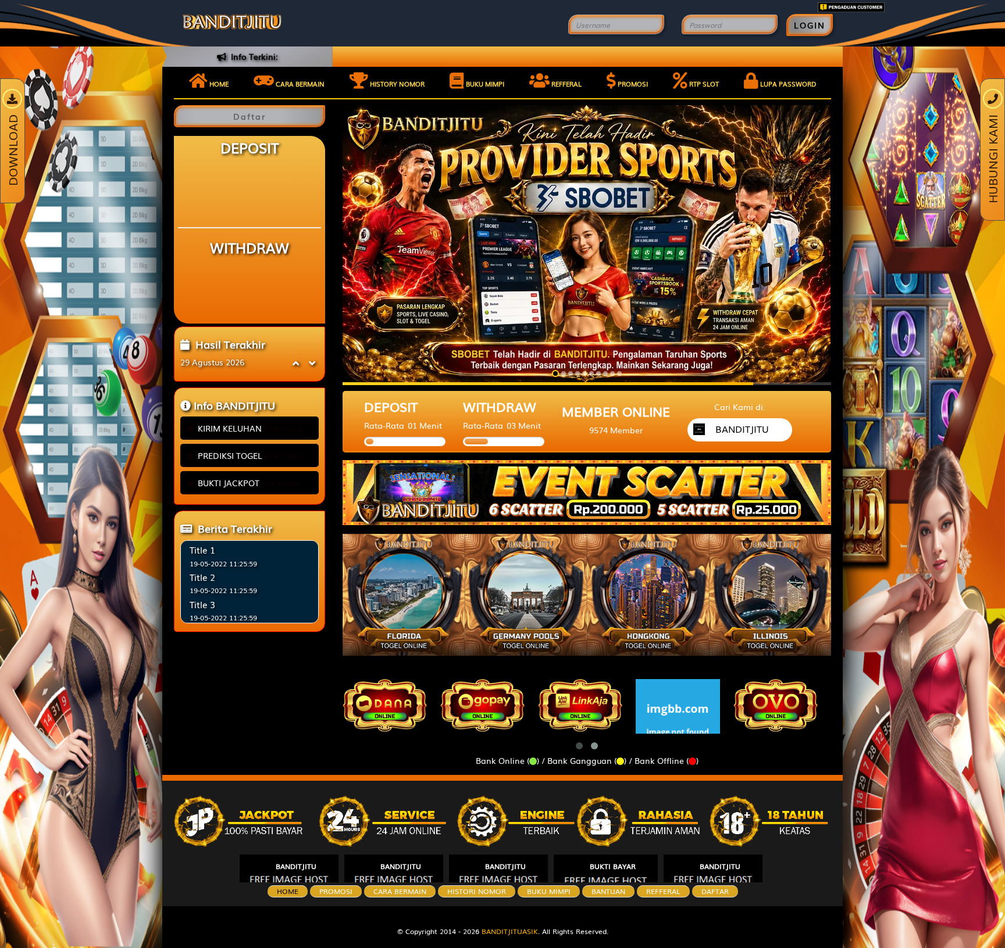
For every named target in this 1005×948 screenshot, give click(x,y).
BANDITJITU (296, 866)
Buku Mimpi (484, 83)
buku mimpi (549, 891)
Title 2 (202, 576)
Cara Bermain (399, 891)
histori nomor (476, 891)
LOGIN (809, 25)
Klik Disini (284, 428)
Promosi (632, 83)
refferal (663, 891)
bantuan (608, 891)
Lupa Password (787, 83)
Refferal (566, 83)
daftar (715, 891)
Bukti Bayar (613, 866)
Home (218, 83)
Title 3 (202, 604)
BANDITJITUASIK (510, 931)
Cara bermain (299, 83)
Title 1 (202, 549)
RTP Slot (703, 83)
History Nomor (396, 83)
